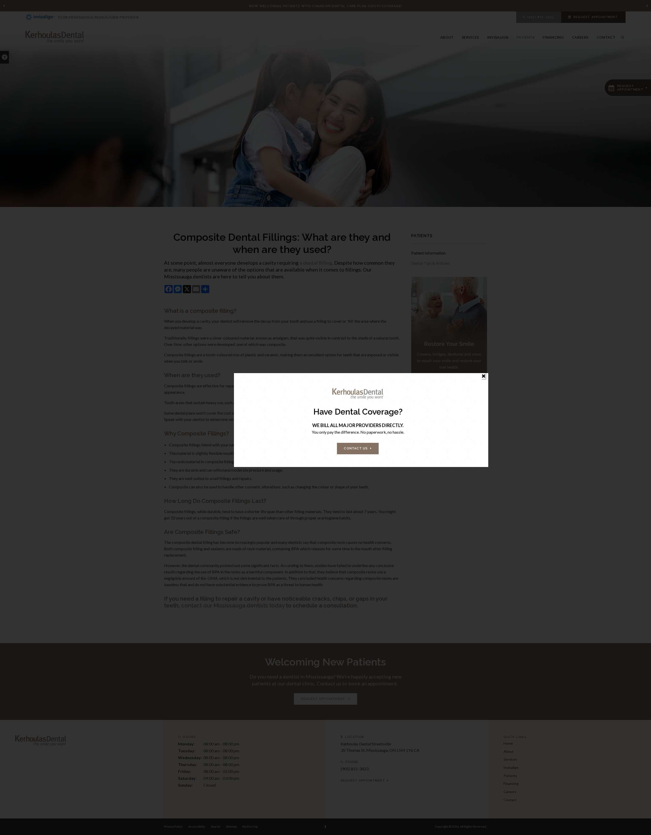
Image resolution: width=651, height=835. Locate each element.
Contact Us (356, 448)
